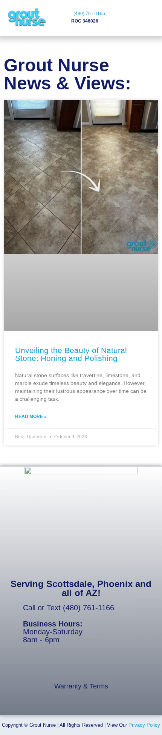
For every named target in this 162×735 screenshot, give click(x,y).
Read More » (31, 416)
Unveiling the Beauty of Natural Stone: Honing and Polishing (71, 354)
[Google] (97, 666)
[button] (127, 18)
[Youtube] (43, 666)
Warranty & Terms (81, 686)
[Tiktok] (61, 666)
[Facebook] (25, 666)
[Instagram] (115, 666)
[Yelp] (79, 666)
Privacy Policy (144, 725)
